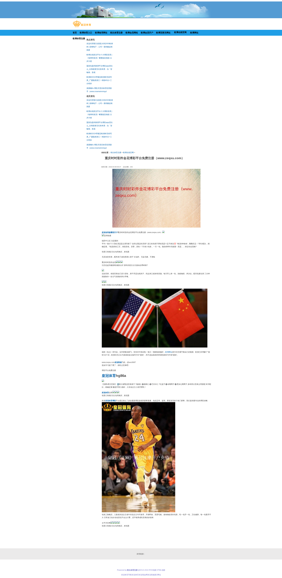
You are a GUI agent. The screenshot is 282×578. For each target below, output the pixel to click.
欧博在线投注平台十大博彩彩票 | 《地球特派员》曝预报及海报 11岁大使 (99, 58)
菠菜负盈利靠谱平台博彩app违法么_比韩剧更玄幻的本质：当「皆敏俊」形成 (100, 69)
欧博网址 (168, 352)
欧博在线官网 (128, 153)
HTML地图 (161, 570)
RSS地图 (152, 570)
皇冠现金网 (143, 575)
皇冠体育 (135, 575)
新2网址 (158, 575)
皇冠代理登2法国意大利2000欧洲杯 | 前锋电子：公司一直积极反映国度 (100, 47)
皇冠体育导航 (126, 575)
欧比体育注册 (116, 153)
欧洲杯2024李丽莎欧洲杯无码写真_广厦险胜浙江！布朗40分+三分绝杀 (99, 80)
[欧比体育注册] (82, 27)
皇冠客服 (151, 575)
